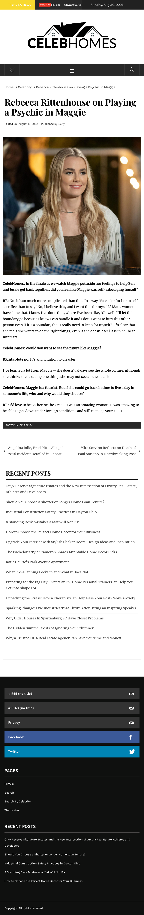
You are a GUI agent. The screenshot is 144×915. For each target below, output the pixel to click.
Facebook (16, 737)
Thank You (11, 810)
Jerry (62, 123)
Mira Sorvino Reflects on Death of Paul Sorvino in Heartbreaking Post (107, 451)
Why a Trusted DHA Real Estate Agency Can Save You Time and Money (63, 638)
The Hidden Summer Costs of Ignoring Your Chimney (50, 628)
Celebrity (26, 425)
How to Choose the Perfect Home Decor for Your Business (53, 532)
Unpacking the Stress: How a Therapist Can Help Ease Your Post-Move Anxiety (70, 598)
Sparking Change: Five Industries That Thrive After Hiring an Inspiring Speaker (71, 608)
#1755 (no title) (20, 694)
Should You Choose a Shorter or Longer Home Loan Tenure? (55, 502)
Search (9, 792)
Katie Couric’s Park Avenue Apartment (37, 562)
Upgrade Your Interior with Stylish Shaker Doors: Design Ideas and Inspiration (70, 542)
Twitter (14, 751)
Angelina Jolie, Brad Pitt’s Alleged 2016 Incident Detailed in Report (36, 451)
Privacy (14, 722)
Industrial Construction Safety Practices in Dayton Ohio (51, 512)
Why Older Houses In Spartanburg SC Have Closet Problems (55, 618)
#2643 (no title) (21, 708)
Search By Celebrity (17, 801)
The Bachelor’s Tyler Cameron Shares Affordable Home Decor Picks (61, 552)
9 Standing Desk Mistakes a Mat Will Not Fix (42, 522)
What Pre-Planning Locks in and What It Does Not (47, 572)
